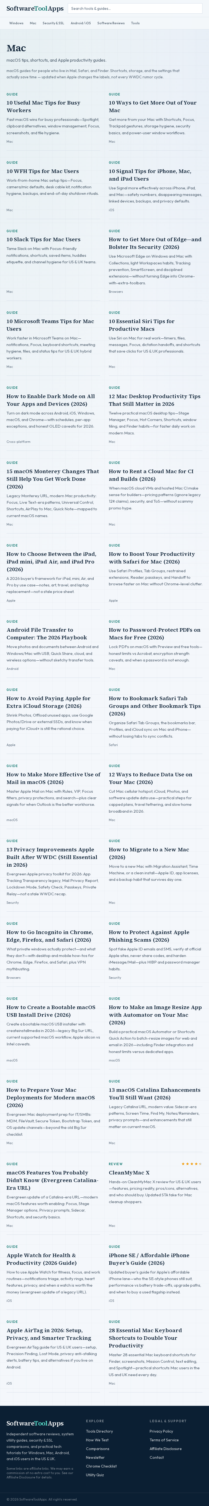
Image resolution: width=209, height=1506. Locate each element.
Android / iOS (81, 23)
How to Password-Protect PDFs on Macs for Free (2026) (155, 633)
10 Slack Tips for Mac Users (44, 239)
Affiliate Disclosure (166, 1448)
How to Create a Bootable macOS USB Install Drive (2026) (51, 1011)
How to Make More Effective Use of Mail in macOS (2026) (53, 778)
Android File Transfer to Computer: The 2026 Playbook (47, 633)
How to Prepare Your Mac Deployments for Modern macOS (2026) (51, 1097)
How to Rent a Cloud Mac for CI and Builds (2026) (151, 475)
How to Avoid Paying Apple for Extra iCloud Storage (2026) (49, 702)
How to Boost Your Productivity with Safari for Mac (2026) (152, 557)
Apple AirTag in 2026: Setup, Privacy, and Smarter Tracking (49, 1334)
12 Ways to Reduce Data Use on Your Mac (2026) (150, 778)
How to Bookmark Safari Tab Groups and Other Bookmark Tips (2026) (155, 705)
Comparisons (97, 1448)
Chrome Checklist (101, 1466)
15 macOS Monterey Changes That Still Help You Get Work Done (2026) (53, 478)
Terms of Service (164, 1440)
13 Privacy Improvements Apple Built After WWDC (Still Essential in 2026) (52, 857)
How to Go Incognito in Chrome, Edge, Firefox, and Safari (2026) (50, 936)
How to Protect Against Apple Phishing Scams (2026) (149, 936)
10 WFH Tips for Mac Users (43, 171)
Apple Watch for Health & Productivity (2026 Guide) (42, 1259)
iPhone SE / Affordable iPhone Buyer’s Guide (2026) (149, 1259)
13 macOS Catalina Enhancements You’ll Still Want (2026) (155, 1093)
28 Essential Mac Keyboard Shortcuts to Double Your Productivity (145, 1337)
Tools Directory (99, 1431)
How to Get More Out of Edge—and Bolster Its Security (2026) (155, 243)
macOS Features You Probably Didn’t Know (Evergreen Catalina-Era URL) (53, 1180)
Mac (33, 23)
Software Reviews (111, 23)
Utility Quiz (95, 1474)
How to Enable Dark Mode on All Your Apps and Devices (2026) (51, 400)
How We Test (97, 1440)
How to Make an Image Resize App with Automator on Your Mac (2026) (155, 1014)
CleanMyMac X (129, 1172)
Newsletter (95, 1457)
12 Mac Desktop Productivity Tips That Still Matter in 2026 (155, 400)
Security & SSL (53, 23)
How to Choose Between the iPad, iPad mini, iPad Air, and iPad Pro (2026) (51, 561)
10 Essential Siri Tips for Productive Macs (142, 325)
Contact (157, 1457)
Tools (135, 23)
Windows (16, 23)
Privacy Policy (161, 1431)
